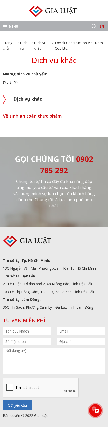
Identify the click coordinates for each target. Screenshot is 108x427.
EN (101, 26)
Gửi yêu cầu (17, 405)
